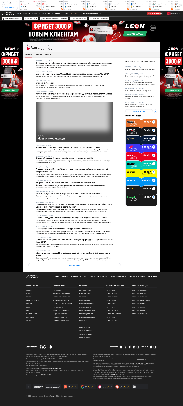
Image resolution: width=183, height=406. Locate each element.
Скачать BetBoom (112, 297)
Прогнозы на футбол (140, 290)
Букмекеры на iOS (59, 324)
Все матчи (9, 8)
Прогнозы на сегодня (140, 286)
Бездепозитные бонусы (61, 297)
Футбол (29, 290)
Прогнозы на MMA (138, 303)
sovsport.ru (140, 359)
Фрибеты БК (83, 320)
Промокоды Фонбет (86, 303)
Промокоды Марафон (87, 317)
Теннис (28, 297)
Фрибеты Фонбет (85, 327)
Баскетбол (30, 317)
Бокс (28, 307)
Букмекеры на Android (61, 320)
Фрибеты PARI (84, 324)
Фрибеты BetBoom (85, 334)
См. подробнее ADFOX (117, 374)
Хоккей (29, 293)
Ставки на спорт (59, 286)
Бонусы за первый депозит (63, 303)
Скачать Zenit (111, 317)
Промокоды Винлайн (87, 310)
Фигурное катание (33, 300)
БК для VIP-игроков (60, 314)
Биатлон (29, 303)
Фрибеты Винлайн (85, 330)
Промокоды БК (84, 300)
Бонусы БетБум (84, 293)
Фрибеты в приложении (61, 293)
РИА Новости (145, 363)
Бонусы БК (83, 286)
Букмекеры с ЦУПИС (60, 317)
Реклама (83, 276)
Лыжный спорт (31, 314)
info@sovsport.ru (55, 368)
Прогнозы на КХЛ (138, 310)
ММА (27, 310)
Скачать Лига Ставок (113, 314)
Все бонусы (57, 290)
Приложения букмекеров (115, 286)
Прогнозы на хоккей (140, 293)
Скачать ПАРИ (110, 290)
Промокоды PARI (85, 307)
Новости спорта (32, 286)
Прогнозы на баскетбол (141, 300)
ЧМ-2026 (29, 320)
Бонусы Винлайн (85, 290)
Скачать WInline (112, 293)
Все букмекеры (58, 307)
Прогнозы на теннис (140, 297)
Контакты (65, 276)
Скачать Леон (110, 307)
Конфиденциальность (118, 276)
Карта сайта (152, 276)
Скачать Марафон (112, 303)
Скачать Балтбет (111, 320)
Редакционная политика (98, 276)
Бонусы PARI (83, 297)
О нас (57, 276)
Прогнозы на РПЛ (138, 307)
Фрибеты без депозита (61, 300)
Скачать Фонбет (111, 300)
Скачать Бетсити (112, 310)
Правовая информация (137, 276)
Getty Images (136, 363)
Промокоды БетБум (86, 314)
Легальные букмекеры (61, 310)
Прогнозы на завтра (139, 314)
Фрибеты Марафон (86, 337)
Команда (74, 276)
